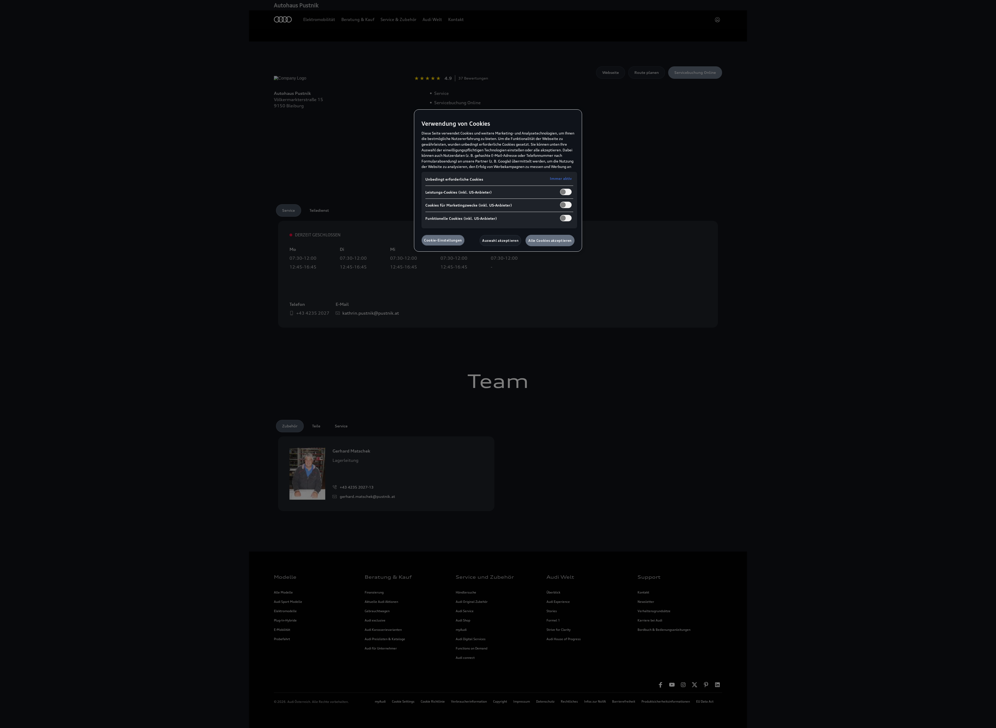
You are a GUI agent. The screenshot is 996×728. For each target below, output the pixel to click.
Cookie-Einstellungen (443, 240)
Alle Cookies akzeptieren (550, 240)
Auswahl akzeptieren (500, 240)
